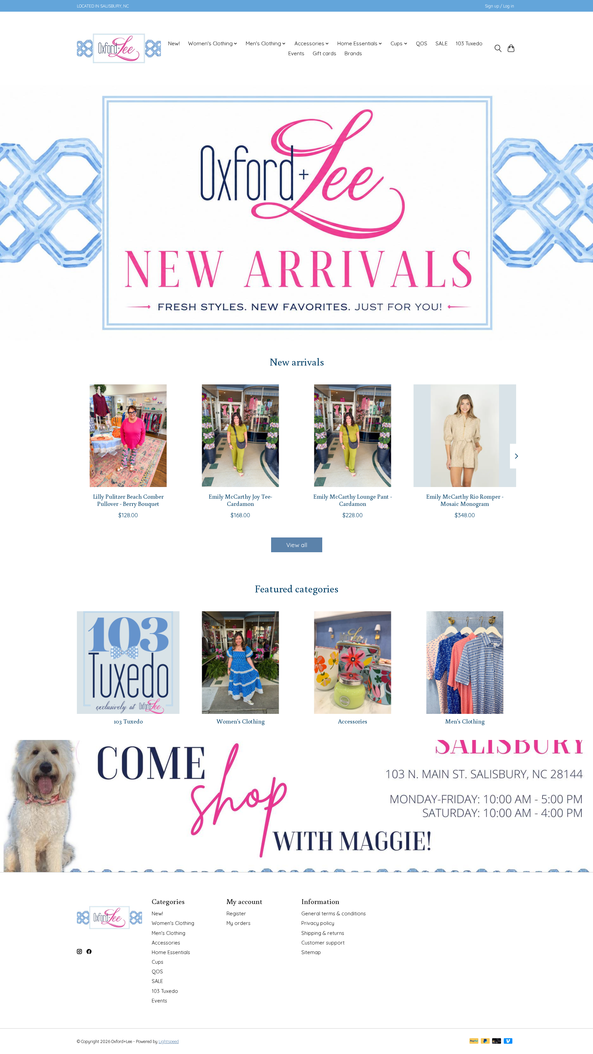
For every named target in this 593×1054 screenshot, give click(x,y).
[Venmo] (508, 1041)
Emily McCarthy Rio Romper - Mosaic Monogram (464, 499)
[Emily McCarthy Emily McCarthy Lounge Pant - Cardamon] (352, 435)
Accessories (352, 721)
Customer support (323, 942)
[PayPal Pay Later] (485, 1041)
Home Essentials (171, 952)
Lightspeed (169, 1041)
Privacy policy (317, 923)
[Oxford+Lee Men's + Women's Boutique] (119, 48)
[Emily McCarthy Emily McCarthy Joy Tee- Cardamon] (240, 435)
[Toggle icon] (498, 48)
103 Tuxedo (469, 43)
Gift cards (324, 53)
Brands (353, 53)
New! (174, 43)
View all (296, 544)
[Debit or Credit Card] (496, 1041)
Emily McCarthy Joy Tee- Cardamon (240, 499)
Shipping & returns (322, 933)
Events (296, 53)
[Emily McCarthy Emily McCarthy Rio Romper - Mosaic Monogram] (465, 435)
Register (236, 913)
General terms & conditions (333, 913)
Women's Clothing (241, 721)
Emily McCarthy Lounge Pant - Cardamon (352, 499)
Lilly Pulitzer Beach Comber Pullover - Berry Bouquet (128, 499)
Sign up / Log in (499, 6)
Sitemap (311, 952)
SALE (441, 43)
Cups (157, 962)
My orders (238, 923)
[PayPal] (473, 1041)
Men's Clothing (465, 721)
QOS (421, 43)
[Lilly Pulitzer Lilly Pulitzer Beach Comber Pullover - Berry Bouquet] (128, 435)
